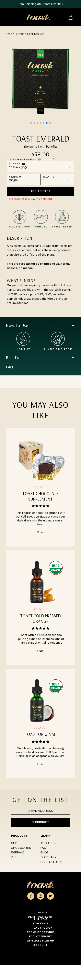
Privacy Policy (40, 927)
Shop (9, 33)
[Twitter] (50, 896)
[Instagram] (40, 896)
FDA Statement (40, 936)
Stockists (40, 923)
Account (40, 945)
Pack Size (15, 177)
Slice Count (17, 164)
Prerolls (19, 33)
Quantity (48, 177)
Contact (40, 912)
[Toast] (38, 17)
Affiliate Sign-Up (40, 940)
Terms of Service (40, 932)
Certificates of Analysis (40, 918)
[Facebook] (30, 896)
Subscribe (40, 822)
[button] (31, 123)
